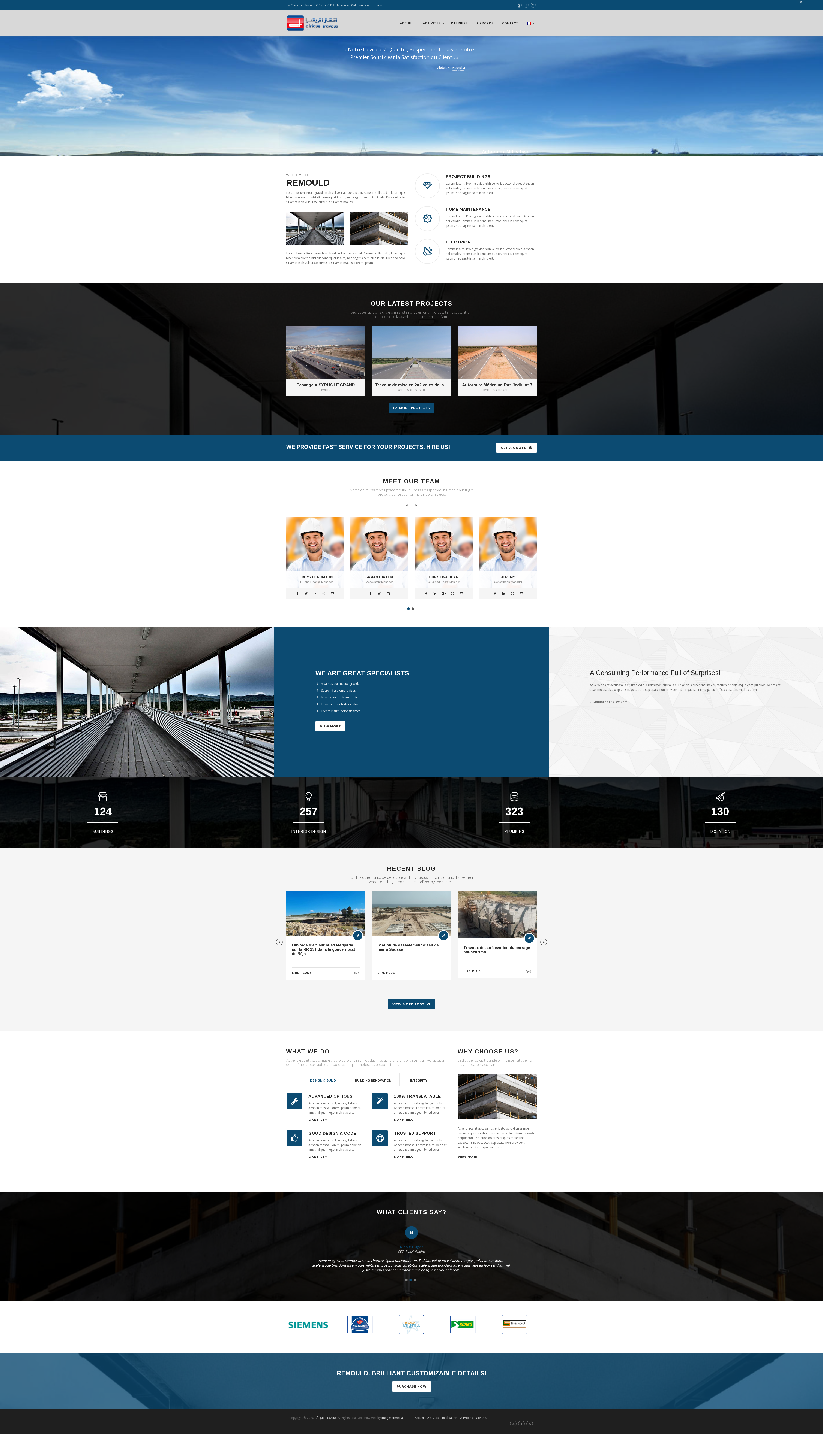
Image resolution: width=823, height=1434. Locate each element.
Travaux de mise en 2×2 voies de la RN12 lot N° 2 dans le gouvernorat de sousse (411, 385)
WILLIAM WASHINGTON (443, 577)
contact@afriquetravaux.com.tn (361, 5)
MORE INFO (318, 1120)
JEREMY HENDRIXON (508, 577)
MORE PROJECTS (414, 408)
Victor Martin (411, 1246)
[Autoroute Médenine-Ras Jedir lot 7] (503, 345)
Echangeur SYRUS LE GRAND (326, 385)
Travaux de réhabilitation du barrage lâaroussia (489, 947)
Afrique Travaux (325, 1418)
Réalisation (449, 1418)
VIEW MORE (330, 726)
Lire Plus (300, 971)
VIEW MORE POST (408, 1004)
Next (544, 1097)
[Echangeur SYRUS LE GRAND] (332, 345)
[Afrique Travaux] (313, 23)
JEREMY (379, 577)
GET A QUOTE (513, 448)
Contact (510, 23)
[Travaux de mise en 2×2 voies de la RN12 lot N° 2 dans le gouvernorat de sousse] (417, 345)
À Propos (485, 23)
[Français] (530, 23)
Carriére (459, 23)
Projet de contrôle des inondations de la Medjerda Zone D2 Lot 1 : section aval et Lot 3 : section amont (410, 951)
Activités (432, 23)
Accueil (407, 23)
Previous (450, 1097)
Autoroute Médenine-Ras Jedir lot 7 (497, 385)
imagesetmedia (392, 1418)
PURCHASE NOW (412, 1386)
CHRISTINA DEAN (315, 577)
